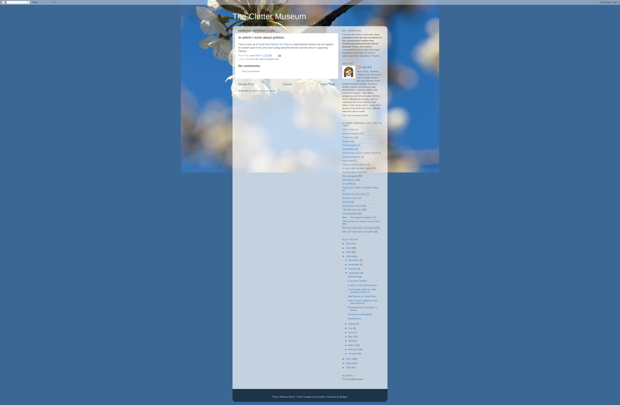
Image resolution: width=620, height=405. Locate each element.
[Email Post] (279, 55)
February (353, 349)
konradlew (320, 397)
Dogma (346, 141)
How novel (347, 160)
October (352, 269)
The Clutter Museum (269, 16)
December (354, 260)
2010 (349, 248)
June (351, 332)
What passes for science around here (361, 221)
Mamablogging (349, 176)
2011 (348, 243)
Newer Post (246, 84)
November (354, 264)
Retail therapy (355, 276)
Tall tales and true (351, 209)
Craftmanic (347, 137)
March (352, 345)
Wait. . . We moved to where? (357, 217)
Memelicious (348, 180)
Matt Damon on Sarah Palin (362, 296)
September (354, 273)
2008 (349, 256)
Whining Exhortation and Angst (358, 228)
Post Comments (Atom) (264, 91)
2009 (349, 252)
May (350, 336)
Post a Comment (250, 71)
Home (287, 84)
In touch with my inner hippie (357, 168)
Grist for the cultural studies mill (262, 59)
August (352, 324)
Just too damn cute (352, 172)
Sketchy (346, 202)
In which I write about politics (362, 285)
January (352, 353)
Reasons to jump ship (353, 194)
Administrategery (351, 133)
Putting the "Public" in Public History (360, 187)
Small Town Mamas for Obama (274, 44)
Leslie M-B (366, 67)
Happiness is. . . (356, 318)
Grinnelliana (348, 149)
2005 (349, 367)
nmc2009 (347, 184)
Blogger (343, 397)
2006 (349, 363)
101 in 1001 (348, 129)
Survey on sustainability (360, 314)
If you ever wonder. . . (359, 281)
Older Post (327, 84)
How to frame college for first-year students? (363, 301)
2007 (349, 359)
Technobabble (349, 213)
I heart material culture (353, 164)
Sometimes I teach (351, 206)
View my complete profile (355, 115)
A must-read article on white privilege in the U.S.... (362, 290)
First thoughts (349, 145)
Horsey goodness (351, 157)
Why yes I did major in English (357, 231)
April (351, 341)
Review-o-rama (350, 198)
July (350, 328)
